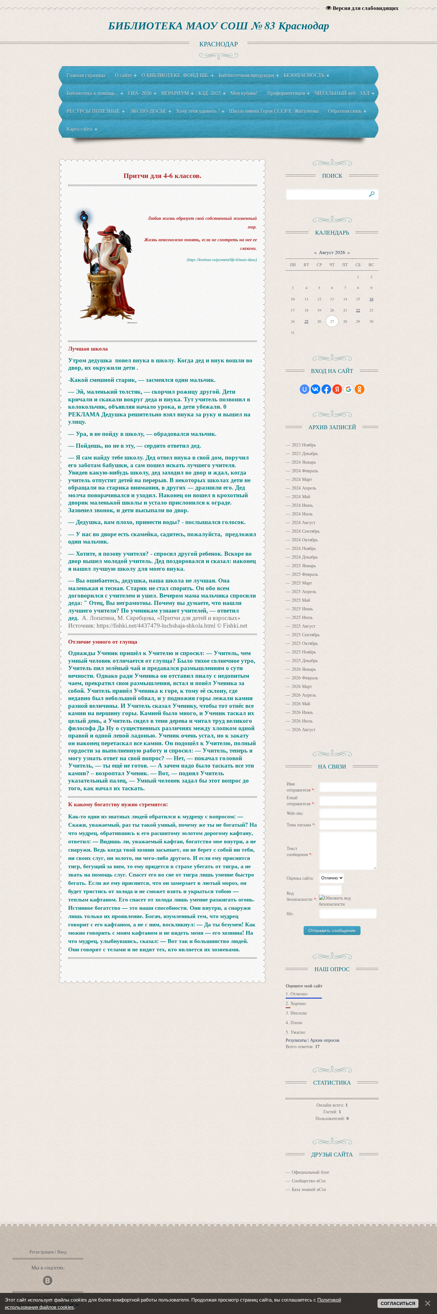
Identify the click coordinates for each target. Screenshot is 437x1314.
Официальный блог (311, 1172)
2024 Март (302, 479)
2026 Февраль (305, 678)
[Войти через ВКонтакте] (315, 389)
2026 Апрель (304, 695)
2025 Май (301, 600)
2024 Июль (302, 514)
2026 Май (301, 703)
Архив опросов (324, 1040)
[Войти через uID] (304, 389)
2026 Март (302, 686)
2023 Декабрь (305, 453)
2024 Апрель (304, 488)
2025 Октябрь (305, 643)
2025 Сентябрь (306, 634)
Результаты (296, 1040)
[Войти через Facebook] (326, 389)
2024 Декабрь (305, 557)
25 (306, 321)
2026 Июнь (302, 712)
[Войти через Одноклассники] (359, 389)
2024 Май (301, 496)
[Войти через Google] (348, 389)
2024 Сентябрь (306, 531)
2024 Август (303, 522)
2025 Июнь (302, 609)
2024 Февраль (305, 471)
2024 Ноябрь (304, 548)
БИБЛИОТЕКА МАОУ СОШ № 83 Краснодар (218, 25)
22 (358, 310)
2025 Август (303, 626)
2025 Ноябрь (304, 652)
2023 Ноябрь (304, 445)
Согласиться (398, 1303)
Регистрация (41, 1252)
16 (371, 298)
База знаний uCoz (309, 1189)
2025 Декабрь (305, 660)
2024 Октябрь (305, 540)
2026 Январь (304, 669)
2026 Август (303, 729)
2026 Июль (302, 721)
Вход (62, 1252)
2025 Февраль (305, 574)
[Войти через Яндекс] (337, 389)
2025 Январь (304, 565)
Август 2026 (332, 252)
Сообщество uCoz (309, 1181)
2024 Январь (304, 462)
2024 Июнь (302, 505)
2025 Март (302, 583)
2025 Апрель (304, 591)
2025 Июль (302, 617)
